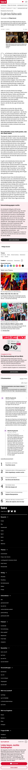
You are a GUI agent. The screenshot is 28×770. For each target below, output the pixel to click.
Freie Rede (3, 638)
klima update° (4, 632)
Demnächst (3, 671)
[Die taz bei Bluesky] (12, 511)
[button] (26, 2)
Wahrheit (3, 543)
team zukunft (4, 652)
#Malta (8, 254)
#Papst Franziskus (15, 254)
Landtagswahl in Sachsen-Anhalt (9, 560)
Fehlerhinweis (17, 260)
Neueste (21, 378)
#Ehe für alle (3, 254)
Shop (2, 721)
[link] (4, 5)
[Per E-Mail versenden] (2, 266)
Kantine (2, 718)
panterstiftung (4, 612)
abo (2, 599)
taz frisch (3, 655)
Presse (2, 589)
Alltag (14, 8)
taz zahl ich (3, 606)
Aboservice (3, 737)
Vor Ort (2, 675)
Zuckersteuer (4, 553)
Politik (2, 521)
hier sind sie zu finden (20, 391)
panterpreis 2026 (5, 615)
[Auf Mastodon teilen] (5, 266)
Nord (2, 540)
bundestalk (3, 625)
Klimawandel (4, 566)
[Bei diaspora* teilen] (17, 266)
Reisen (2, 714)
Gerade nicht (21, 741)
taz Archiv (3, 704)
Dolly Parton (4, 563)
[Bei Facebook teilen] (11, 266)
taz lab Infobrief (4, 661)
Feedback (3, 734)
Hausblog (3, 580)
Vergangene (4, 681)
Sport (2, 534)
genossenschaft (5, 602)
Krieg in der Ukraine (5, 557)
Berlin (2, 537)
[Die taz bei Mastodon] (9, 511)
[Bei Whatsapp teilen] (14, 266)
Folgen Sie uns (4, 511)
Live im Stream (4, 678)
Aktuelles (3, 576)
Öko (2, 524)
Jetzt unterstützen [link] (14, 240)
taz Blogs (3, 695)
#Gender (6, 256)
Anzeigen (3, 724)
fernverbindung (4, 629)
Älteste (25, 378)
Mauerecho (3, 635)
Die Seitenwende (5, 583)
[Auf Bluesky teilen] (8, 266)
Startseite (3, 8)
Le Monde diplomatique (6, 701)
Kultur (2, 530)
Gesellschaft (9, 8)
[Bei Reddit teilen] (20, 266)
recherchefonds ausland (7, 609)
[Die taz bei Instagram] (15, 511)
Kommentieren (10, 260)
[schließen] (26, 741)
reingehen (3, 642)
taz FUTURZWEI (4, 698)
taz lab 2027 (4, 684)
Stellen (2, 586)
